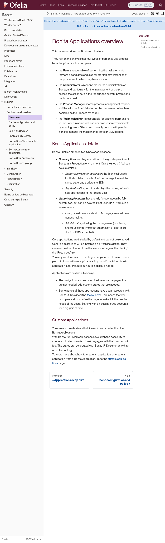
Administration (14, 178)
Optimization (13, 183)
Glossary (9, 204)
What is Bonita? (12, 25)
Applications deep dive (19, 112)
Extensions (10, 76)
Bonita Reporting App (20, 163)
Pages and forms (13, 60)
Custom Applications (150, 47)
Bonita (42, 5)
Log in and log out (18, 130)
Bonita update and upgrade (18, 194)
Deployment (10, 96)
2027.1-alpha (138, 13)
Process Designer (77, 5)
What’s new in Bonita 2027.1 (18, 20)
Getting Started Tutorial (16, 35)
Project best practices (15, 40)
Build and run (11, 71)
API (6, 86)
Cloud (52, 5)
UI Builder (110, 5)
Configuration (14, 173)
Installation (12, 168)
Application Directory (20, 135)
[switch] (160, 5)
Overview (14, 117)
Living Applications (14, 66)
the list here (93, 295)
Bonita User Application (21, 157)
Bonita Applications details (150, 41)
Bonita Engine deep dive (19, 107)
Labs (61, 5)
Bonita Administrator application (19, 151)
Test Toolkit (95, 5)
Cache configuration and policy (22, 124)
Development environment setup (21, 45)
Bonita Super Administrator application (23, 142)
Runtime (8, 101)
